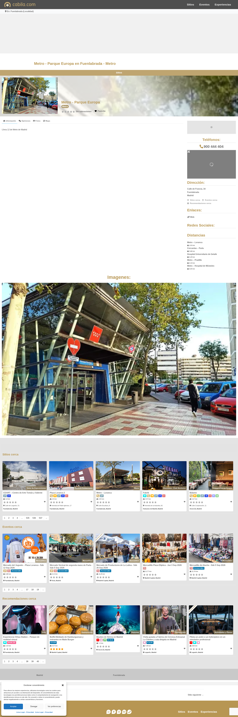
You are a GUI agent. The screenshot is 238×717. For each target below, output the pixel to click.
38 (27, 661)
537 (40, 518)
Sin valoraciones (83, 111)
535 (27, 518)
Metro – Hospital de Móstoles (200, 266)
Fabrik (146, 493)
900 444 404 (213, 147)
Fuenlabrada (119, 675)
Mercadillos (41, 561)
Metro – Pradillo (194, 260)
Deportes (135, 632)
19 (38, 590)
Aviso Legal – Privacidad (25, 712)
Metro (65, 106)
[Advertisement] (119, 33)
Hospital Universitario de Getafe (202, 254)
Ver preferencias (54, 706)
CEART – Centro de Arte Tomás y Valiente (22, 493)
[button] (62, 685)
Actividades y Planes (223, 632)
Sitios (190, 4)
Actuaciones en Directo (222, 488)
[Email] (124, 712)
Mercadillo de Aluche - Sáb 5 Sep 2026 (207, 565)
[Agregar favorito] (45, 502)
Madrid (39, 675)
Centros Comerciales (83, 488)
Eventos (204, 4)
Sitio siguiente (196, 695)
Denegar (33, 706)
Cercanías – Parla (195, 248)
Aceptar (13, 706)
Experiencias (223, 4)
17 (27, 590)
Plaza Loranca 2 (57, 493)
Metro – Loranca (194, 242)
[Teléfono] (129, 712)
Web (192, 217)
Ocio (44, 632)
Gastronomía (87, 632)
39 (32, 661)
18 (32, 590)
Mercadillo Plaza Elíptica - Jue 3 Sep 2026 (162, 565)
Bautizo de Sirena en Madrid (109, 637)
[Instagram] (119, 712)
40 (38, 661)
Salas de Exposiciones (36, 488)
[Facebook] (114, 712)
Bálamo (193, 493)
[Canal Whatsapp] (108, 712)
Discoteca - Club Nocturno (174, 488)
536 (34, 518)
